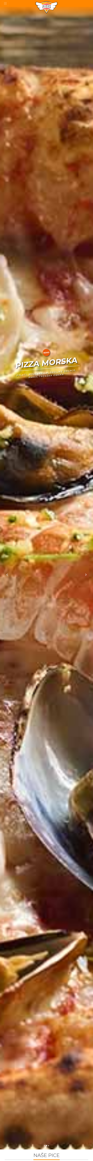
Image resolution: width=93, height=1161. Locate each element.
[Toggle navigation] (5, 3)
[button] (7, 574)
